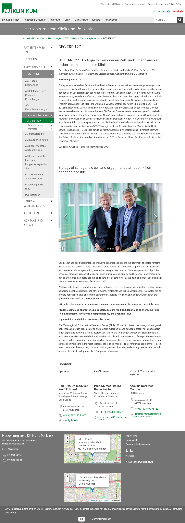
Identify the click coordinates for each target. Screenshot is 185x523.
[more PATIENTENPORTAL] (51, 47)
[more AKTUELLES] (51, 213)
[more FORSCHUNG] (51, 73)
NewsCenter (110, 19)
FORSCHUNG (71, 38)
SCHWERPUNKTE (35, 66)
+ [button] (67, 437)
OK (81, 519)
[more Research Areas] (51, 125)
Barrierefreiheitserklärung (138, 444)
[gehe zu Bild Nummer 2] (113, 248)
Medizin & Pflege (11, 19)
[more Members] (51, 129)
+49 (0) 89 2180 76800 (74, 415)
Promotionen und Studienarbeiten (34, 176)
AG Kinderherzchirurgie (36, 107)
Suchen (180, 20)
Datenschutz (132, 440)
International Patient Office (168, 4)
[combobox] (168, 20)
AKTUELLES (31, 213)
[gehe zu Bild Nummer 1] (110, 248)
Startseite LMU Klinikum (112, 4)
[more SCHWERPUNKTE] (51, 66)
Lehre (68, 19)
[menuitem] (11, 20)
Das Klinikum (81, 19)
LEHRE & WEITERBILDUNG (34, 204)
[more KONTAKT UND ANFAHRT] (51, 220)
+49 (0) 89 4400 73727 (111, 412)
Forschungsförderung (35, 186)
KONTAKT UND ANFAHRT (33, 223)
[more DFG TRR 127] (51, 121)
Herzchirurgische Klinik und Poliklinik (59, 29)
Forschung (55, 19)
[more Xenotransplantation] (51, 115)
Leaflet (92, 462)
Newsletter (131, 456)
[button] (70, 420)
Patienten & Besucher (35, 19)
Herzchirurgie (54, 38)
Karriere (96, 19)
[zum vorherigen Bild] (66, 217)
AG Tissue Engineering (31, 82)
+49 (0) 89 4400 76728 (146, 408)
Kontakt (142, 4)
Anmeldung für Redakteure (140, 462)
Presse (151, 4)
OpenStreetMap (104, 462)
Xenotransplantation (90, 38)
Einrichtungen (131, 4)
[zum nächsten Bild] (155, 217)
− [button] (67, 441)
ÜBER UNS (30, 59)
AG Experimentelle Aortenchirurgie (35, 147)
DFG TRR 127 (34, 121)
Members (32, 129)
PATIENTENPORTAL (34, 50)
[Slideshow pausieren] (62, 249)
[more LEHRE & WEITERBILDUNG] (51, 201)
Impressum (131, 436)
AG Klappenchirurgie (36, 139)
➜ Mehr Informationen (100, 518)
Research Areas (35, 125)
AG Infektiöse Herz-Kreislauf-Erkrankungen (36, 95)
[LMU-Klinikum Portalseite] (19, 8)
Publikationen (32, 194)
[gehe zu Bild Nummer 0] (108, 248)
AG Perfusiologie (34, 133)
